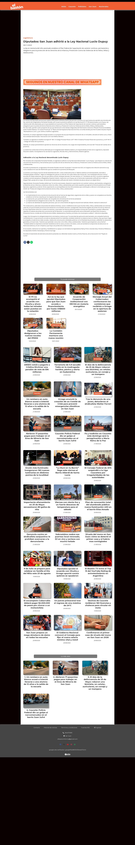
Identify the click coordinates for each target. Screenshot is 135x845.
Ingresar (98, 727)
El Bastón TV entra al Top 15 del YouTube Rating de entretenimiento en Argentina (98, 572)
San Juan (92, 6)
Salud (98, 627)
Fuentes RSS (85, 727)
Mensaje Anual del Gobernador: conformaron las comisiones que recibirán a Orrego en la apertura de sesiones (102, 304)
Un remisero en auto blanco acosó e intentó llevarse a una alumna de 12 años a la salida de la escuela (37, 404)
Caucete (72, 6)
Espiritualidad (98, 427)
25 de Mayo (98, 359)
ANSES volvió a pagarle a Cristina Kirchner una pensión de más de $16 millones (37, 368)
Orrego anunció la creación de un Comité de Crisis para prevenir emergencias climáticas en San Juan (67, 404)
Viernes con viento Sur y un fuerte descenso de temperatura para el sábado (67, 506)
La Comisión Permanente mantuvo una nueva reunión (55, 334)
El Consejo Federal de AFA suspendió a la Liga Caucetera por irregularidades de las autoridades (98, 472)
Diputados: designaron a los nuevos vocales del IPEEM (32, 334)
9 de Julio (98, 496)
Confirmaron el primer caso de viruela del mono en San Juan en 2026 (98, 635)
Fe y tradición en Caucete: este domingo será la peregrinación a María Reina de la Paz (98, 437)
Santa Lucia (67, 462)
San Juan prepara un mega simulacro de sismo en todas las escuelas (37, 635)
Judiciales (98, 393)
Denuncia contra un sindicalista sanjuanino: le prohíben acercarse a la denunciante (37, 538)
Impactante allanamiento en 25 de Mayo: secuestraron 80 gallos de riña (37, 506)
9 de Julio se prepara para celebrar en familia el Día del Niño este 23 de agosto (37, 570)
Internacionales (67, 359)
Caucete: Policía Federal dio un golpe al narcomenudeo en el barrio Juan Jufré (67, 437)
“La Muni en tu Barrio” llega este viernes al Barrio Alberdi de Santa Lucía (67, 471)
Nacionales (103, 6)
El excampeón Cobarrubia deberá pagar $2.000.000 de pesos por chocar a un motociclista (37, 604)
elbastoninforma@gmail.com (68, 739)
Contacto (37, 727)
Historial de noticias (50, 727)
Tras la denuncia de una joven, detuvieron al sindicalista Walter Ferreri (98, 401)
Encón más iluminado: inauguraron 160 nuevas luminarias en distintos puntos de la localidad (37, 471)
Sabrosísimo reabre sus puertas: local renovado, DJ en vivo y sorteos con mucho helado (67, 538)
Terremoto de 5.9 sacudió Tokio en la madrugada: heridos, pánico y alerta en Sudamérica (67, 368)
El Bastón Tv (98, 562)
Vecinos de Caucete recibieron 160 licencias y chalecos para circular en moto (98, 604)
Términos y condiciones (69, 727)
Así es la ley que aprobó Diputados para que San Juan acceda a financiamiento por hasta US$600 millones (55, 304)
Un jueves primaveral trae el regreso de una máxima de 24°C (67, 602)
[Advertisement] (67, 23)
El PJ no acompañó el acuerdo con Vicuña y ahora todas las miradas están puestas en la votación (33, 304)
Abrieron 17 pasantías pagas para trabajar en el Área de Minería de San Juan (37, 437)
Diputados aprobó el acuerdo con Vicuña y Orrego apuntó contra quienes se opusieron (67, 572)
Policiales (82, 6)
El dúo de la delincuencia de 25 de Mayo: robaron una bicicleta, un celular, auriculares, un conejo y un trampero (98, 369)
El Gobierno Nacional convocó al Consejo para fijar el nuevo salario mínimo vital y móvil (67, 636)
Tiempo (67, 496)
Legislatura (28, 38)
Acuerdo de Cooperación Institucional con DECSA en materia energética (79, 301)
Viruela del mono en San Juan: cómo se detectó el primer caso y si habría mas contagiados (98, 538)
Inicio (63, 6)
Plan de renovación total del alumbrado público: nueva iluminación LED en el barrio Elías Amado (98, 506)
